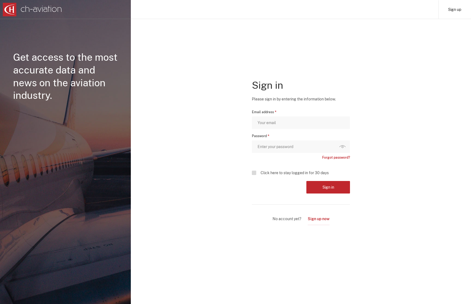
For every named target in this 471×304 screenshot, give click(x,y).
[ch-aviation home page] (32, 9)
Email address (263, 112)
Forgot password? (336, 157)
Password (259, 136)
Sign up (454, 9)
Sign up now (319, 219)
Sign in (328, 187)
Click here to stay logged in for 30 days (295, 173)
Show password (343, 146)
